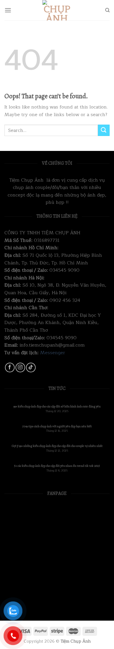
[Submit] (104, 130)
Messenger (52, 353)
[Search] (107, 10)
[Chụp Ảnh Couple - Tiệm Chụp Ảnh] (57, 10)
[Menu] (7, 10)
